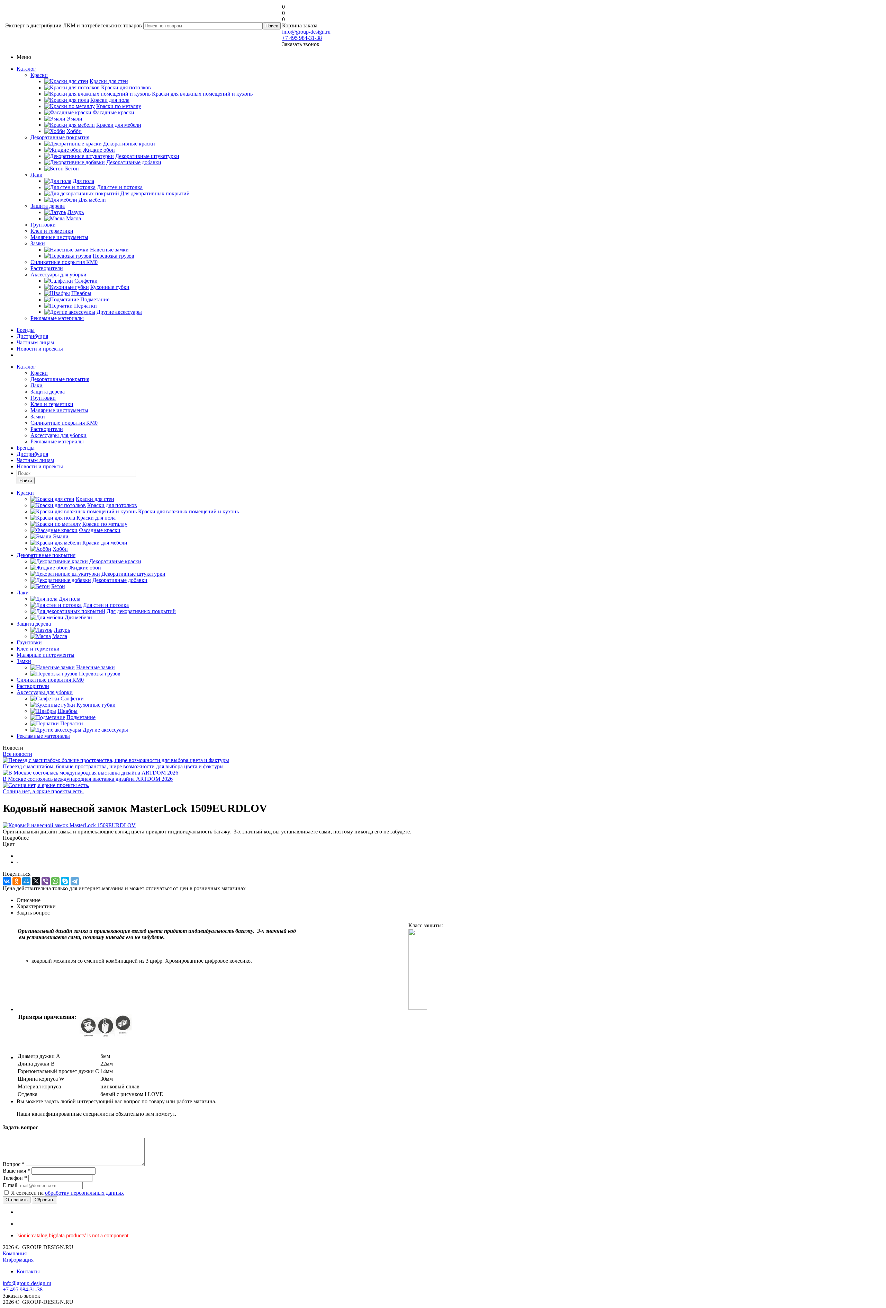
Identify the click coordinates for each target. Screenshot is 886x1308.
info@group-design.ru (306, 32)
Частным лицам (35, 342)
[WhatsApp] (55, 881)
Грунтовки (43, 225)
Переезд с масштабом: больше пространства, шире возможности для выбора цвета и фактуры (113, 766)
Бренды (26, 330)
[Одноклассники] (16, 881)
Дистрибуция (32, 336)
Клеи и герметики (51, 231)
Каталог (26, 69)
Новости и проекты (40, 349)
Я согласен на (67, 1193)
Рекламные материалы (57, 318)
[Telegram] (75, 881)
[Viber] (46, 881)
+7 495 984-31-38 (302, 38)
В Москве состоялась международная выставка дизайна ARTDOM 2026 (88, 779)
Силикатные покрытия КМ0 (64, 262)
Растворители (46, 268)
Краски (39, 75)
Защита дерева (47, 206)
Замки (37, 243)
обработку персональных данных (84, 1193)
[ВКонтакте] (7, 881)
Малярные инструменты (59, 237)
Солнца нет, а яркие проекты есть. (43, 791)
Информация (18, 1260)
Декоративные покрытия (59, 137)
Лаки (36, 175)
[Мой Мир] (26, 881)
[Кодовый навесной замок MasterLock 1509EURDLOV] (69, 825)
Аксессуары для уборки (58, 274)
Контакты (28, 1271)
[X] (36, 881)
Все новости (17, 754)
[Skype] (65, 881)
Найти (25, 480)
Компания (15, 1253)
